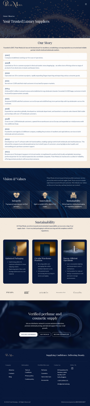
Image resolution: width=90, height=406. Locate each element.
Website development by (73, 402)
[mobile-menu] (83, 4)
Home (5, 16)
